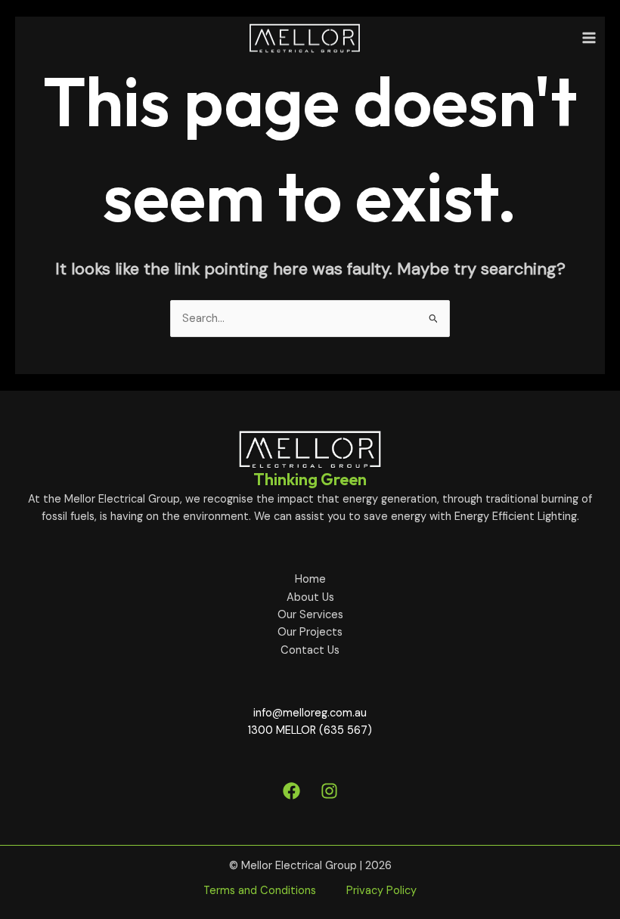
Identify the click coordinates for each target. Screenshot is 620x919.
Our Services (310, 615)
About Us (310, 597)
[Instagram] (329, 791)
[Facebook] (291, 791)
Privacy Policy (381, 890)
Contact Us (310, 650)
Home (310, 579)
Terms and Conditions (259, 890)
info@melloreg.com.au (310, 713)
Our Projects (310, 632)
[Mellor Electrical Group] (304, 38)
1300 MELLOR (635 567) (310, 730)
